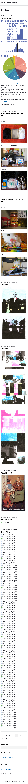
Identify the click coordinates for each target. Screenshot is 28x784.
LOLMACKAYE (6, 520)
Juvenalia (4, 285)
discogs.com (11, 83)
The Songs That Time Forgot (7, 757)
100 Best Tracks (7, 18)
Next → (7, 738)
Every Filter (5, 532)
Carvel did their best (5, 759)
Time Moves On (7, 473)
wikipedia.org (4, 83)
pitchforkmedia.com (15, 82)
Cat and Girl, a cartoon (6, 766)
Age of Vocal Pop (5, 755)
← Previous (4, 735)
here (5, 101)
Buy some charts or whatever (7, 769)
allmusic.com (20, 83)
